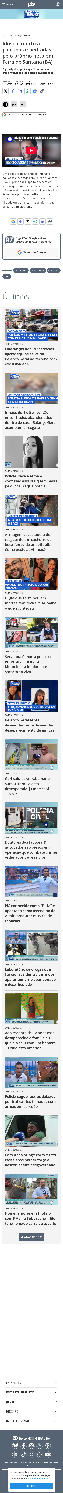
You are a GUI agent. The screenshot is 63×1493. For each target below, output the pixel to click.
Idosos (7, 276)
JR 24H (10, 1402)
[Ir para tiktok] (23, 1454)
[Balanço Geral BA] (31, 14)
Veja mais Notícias (31, 1237)
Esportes (13, 1383)
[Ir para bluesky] (15, 1445)
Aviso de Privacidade (38, 1478)
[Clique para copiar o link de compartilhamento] (42, 91)
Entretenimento (20, 1392)
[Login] (58, 4)
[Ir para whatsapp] (39, 1454)
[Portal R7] (31, 4)
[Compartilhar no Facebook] (13, 91)
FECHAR (31, 1486)
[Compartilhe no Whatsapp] (28, 91)
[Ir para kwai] (39, 1445)
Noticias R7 (7, 35)
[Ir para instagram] (31, 1445)
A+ (14, 104)
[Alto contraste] (5, 104)
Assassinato (53, 270)
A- (22, 104)
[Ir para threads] (47, 1445)
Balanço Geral (38, 270)
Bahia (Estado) (21, 270)
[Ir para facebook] (23, 1445)
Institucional (18, 1421)
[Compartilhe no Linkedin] (20, 91)
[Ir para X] (31, 1454)
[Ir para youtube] (47, 1454)
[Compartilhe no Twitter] (5, 91)
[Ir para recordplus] (15, 1454)
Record (12, 1411)
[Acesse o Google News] (35, 91)
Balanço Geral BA (22, 35)
